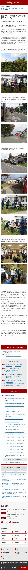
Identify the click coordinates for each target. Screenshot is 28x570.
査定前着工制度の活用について (12, 422)
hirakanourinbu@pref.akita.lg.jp (13, 356)
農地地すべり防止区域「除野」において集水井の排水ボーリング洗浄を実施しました (14, 493)
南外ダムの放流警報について (11, 409)
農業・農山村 (21, 8)
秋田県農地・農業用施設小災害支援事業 (14, 419)
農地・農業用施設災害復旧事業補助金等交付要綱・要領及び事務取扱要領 (15, 425)
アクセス (6, 522)
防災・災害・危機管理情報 (12, 370)
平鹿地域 (4, 542)
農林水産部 (19, 374)
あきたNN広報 (17, 376)
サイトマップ (6, 549)
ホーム (2, 8)
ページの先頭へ (25, 563)
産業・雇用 (14, 8)
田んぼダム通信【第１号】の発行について (14, 452)
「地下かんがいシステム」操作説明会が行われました (14, 489)
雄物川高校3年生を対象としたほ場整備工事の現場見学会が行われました (14, 480)
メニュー (5, 568)
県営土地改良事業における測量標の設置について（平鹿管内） (14, 497)
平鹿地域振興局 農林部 (11, 383)
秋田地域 (17, 535)
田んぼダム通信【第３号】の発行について (14, 446)
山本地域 (4, 535)
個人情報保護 (6, 552)
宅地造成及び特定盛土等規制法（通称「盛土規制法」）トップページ (15, 399)
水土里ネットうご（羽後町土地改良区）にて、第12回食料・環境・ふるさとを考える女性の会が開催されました (14, 485)
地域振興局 (19, 380)
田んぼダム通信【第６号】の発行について (14, 437)
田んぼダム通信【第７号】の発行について (14, 434)
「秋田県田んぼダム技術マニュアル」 (13, 429)
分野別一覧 (8, 8)
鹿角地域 (4, 531)
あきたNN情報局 (10, 377)
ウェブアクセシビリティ (8, 557)
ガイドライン (20, 549)
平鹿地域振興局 (9, 382)
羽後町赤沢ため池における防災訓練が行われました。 (14, 472)
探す (15, 568)
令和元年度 (18, 385)
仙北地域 (17, 539)
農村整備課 (21, 383)
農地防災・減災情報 (10, 371)
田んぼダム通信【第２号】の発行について (14, 449)
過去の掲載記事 (9, 385)
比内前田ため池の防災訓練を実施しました (14, 462)
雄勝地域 (17, 542)
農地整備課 (8, 376)
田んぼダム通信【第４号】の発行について (14, 443)
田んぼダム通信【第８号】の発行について (14, 432)
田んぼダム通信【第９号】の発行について (14, 406)
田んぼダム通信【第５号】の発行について (14, 440)
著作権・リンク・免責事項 (22, 553)
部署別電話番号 (15, 522)
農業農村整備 (5, 9)
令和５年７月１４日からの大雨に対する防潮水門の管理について (15, 415)
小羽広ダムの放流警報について (12, 411)
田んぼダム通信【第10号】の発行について (14, 403)
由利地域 (4, 539)
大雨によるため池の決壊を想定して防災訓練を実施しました (14, 475)
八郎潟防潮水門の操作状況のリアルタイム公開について (15, 456)
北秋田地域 (17, 531)
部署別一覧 (12, 374)
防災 (24, 568)
